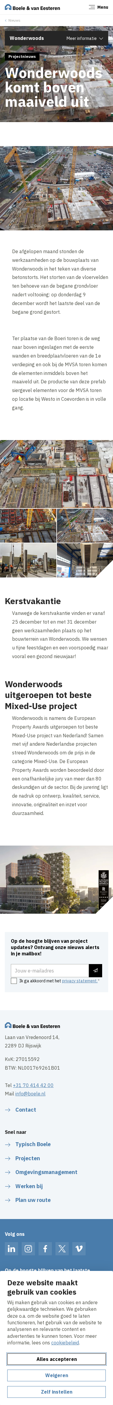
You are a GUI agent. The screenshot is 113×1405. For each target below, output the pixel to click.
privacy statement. (80, 981)
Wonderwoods (27, 38)
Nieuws (14, 20)
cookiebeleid (65, 1343)
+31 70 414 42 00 (33, 1085)
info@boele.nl (30, 1094)
